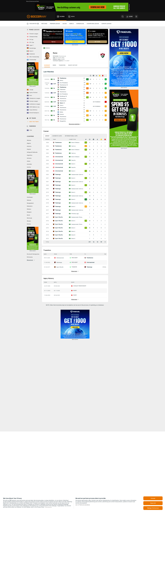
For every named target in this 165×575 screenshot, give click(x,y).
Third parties (48, 507)
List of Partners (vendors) (82, 505)
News (54, 65)
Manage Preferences (153, 508)
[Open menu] (136, 16)
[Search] (123, 16)
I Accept (153, 498)
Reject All (153, 503)
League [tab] (47, 136)
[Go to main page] (38, 16)
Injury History (72, 65)
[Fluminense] (103, 56)
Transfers (62, 65)
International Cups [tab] (71, 136)
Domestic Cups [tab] (57, 136)
